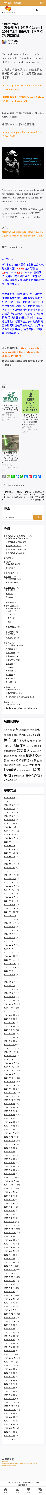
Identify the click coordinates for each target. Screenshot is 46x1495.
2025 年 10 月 (10, 834)
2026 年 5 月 (9, 809)
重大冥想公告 (11, 582)
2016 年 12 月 (10, 1225)
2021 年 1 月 (9, 1045)
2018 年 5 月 (9, 1163)
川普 (6, 746)
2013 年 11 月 (9, 1362)
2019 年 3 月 (9, 1126)
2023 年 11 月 (10, 919)
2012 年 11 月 (9, 1406)
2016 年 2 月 (9, 1262)
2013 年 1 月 (9, 1399)
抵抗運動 (19, 746)
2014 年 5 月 (9, 1340)
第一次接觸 (11, 761)
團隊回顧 (9, 597)
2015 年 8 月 (9, 1284)
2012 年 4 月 (9, 1432)
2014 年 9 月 (9, 1325)
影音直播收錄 (9, 588)
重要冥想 (7, 577)
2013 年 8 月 (9, 1373)
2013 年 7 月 (9, 1377)
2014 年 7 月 (9, 1332)
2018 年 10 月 (10, 1144)
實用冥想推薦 (11, 579)
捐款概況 (7, 558)
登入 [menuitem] (41, 3)
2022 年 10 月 (10, 967)
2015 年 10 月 (10, 1277)
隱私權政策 (23, 1485)
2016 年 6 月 (9, 1247)
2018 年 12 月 (10, 1137)
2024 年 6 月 (9, 893)
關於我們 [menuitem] (17, 3)
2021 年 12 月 (10, 1004)
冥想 (16, 735)
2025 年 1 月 (9, 868)
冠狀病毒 (10, 735)
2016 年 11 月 (9, 1229)
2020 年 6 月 (9, 1070)
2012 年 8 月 (9, 1417)
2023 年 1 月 (9, 956)
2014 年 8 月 (9, 1329)
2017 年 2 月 (9, 1218)
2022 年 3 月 (9, 993)
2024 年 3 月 (9, 905)
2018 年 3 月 (9, 1170)
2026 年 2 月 (9, 820)
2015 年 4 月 (9, 1299)
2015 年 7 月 (9, 1288)
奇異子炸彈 (31, 735)
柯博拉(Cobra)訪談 (14, 549)
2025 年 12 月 (10, 827)
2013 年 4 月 (9, 1388)
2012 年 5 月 (9, 1428)
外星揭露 (9, 667)
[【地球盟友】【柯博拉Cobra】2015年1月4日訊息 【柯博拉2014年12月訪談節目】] (10, 443)
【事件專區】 (9, 602)
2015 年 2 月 (9, 1306)
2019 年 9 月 (9, 1104)
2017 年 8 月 (9, 1196)
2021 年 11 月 (9, 1008)
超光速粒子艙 (11, 689)
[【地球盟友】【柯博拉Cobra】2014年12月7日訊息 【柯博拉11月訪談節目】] (10, 397)
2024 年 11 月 (10, 875)
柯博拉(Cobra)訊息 (10, 24)
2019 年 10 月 (10, 1100)
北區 (9, 614)
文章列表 (7, 643)
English (7, 702)
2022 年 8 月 (9, 975)
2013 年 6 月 (9, 1380)
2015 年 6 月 (9, 1292)
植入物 (33, 751)
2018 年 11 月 (9, 1141)
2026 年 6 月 (9, 805)
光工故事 (9, 649)
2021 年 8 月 (9, 1019)
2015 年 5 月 (9, 1295)
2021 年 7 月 (9, 1023)
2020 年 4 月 (9, 1078)
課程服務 (7, 562)
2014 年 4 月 (9, 1343)
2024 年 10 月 (10, 879)
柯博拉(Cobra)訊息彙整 (16, 538)
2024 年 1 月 (9, 912)
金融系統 (25, 765)
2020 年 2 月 (9, 1085)
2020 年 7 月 (9, 1067)
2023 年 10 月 (10, 923)
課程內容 (9, 568)
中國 (10, 730)
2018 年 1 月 (9, 1177)
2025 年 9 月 (9, 838)
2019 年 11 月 (9, 1096)
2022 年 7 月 (9, 978)
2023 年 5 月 (9, 941)
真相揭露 (20, 755)
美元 (31, 761)
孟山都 (38, 741)
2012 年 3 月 (9, 1436)
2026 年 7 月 (9, 801)
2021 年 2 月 (9, 1041)
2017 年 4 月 (9, 1211)
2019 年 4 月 (9, 1122)
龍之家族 (9, 780)
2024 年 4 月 (9, 901)
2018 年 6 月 (9, 1159)
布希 (10, 746)
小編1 (16, 41)
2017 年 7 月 (9, 1200)
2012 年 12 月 (10, 1402)
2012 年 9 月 (9, 1413)
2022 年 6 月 (9, 982)
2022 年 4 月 (9, 989)
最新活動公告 (9, 573)
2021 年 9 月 (9, 1015)
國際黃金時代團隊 (31, 1482)
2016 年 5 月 (9, 1251)
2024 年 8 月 (9, 886)
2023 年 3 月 (9, 949)
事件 (15, 729)
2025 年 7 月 (9, 846)
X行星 (6, 730)
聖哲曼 (19, 765)
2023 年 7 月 (9, 934)
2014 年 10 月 (10, 1321)
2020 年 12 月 (10, 1048)
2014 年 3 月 (9, 1347)
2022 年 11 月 (10, 964)
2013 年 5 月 (9, 1384)
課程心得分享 (11, 564)
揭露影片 (9, 594)
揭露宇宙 (9, 678)
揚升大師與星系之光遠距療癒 (18, 697)
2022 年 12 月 (10, 960)
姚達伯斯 (31, 740)
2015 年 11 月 (9, 1273)
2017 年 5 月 (9, 1207)
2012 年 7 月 (9, 1421)
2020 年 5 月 (9, 1074)
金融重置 (34, 764)
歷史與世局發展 (12, 645)
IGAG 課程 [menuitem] (7, 3)
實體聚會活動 (9, 606)
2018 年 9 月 (9, 1148)
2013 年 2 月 (9, 1395)
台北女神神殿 (9, 632)
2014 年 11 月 (9, 1318)
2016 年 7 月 (9, 1244)
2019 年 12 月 (10, 1093)
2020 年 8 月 (9, 1063)
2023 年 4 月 (9, 945)
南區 (9, 611)
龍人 (15, 780)
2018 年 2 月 (9, 1174)
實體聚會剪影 (11, 608)
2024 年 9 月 (9, 882)
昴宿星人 (23, 751)
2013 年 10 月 (10, 1365)
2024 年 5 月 (9, 897)
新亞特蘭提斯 (10, 751)
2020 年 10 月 (10, 1056)
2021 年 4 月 (9, 1034)
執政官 (22, 734)
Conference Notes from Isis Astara (21, 708)
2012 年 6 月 (9, 1424)
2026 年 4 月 (9, 812)
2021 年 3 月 (9, 1037)
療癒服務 (7, 687)
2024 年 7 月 (9, 890)
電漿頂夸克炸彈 (18, 776)
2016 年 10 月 (10, 1233)
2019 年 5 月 (9, 1118)
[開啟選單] (41, 10)
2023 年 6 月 (9, 938)
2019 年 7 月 (9, 1111)
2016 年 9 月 (9, 1236)
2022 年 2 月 (9, 997)
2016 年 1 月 (9, 1266)
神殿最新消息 (11, 638)
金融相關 (9, 664)
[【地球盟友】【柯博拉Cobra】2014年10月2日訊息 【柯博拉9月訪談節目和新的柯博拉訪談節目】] (30, 401)
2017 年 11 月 (9, 1185)
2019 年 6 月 (9, 1115)
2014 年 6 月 (9, 1336)
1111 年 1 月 (8, 1439)
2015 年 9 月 (9, 1281)
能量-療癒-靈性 (12, 656)
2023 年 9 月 (9, 927)
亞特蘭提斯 (24, 729)
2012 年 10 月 (10, 1410)
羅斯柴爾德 (22, 760)
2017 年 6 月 (9, 1203)
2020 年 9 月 (9, 1059)
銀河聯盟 (10, 770)
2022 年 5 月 (9, 986)
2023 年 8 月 (9, 930)
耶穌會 (12, 765)
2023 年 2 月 (9, 952)
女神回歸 (9, 675)
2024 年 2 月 (9, 908)
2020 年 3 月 (9, 1082)
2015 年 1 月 (9, 1310)
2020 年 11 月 (10, 1052)
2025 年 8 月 (9, 842)
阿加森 (19, 770)
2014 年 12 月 (10, 1314)
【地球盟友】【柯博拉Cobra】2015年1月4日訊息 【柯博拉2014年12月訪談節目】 (10, 458)
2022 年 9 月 (9, 971)
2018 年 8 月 (9, 1152)
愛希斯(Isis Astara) (14, 546)
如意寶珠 (21, 740)
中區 (9, 618)
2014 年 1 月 (9, 1354)
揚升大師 (30, 746)
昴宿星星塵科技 (12, 693)
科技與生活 (10, 660)
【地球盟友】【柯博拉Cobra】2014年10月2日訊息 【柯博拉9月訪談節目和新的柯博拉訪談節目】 (30, 419)
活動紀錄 (9, 634)
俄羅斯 (32, 730)
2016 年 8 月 (9, 1240)
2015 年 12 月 (10, 1270)
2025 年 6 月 (9, 849)
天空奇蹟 (9, 671)
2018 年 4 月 (9, 1166)
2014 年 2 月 (9, 1351)
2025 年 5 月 (9, 853)
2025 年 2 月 (9, 864)
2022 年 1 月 (9, 1000)
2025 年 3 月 (9, 860)
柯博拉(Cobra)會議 (14, 553)
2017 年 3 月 (9, 1214)
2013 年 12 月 (10, 1358)
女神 (14, 740)
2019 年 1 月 (9, 1133)
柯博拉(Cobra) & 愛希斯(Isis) (16, 536)
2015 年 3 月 (9, 1303)
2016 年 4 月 (9, 1255)
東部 (9, 622)
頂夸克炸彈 (32, 775)
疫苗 (11, 755)
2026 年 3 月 (9, 816)
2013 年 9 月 (9, 1369)
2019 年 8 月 (9, 1107)
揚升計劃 (9, 682)
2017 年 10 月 (10, 1188)
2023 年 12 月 (10, 916)
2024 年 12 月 (10, 871)
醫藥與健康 (10, 653)
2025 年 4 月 (9, 857)
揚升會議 (37, 746)
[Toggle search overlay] (37, 10)
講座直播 (9, 590)
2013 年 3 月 (9, 1391)
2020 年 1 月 (9, 1089)
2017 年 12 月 (10, 1181)
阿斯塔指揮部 (27, 770)
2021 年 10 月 (10, 1011)
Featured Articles (13, 704)
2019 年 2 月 (9, 1129)
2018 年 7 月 (9, 1155)
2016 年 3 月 (9, 1259)
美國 (36, 760)
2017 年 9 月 (9, 1192)
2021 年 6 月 (9, 1026)
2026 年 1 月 (9, 823)
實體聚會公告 (11, 627)
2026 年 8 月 (9, 798)
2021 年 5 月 (9, 1030)
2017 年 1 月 (9, 1222)
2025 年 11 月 (10, 831)
